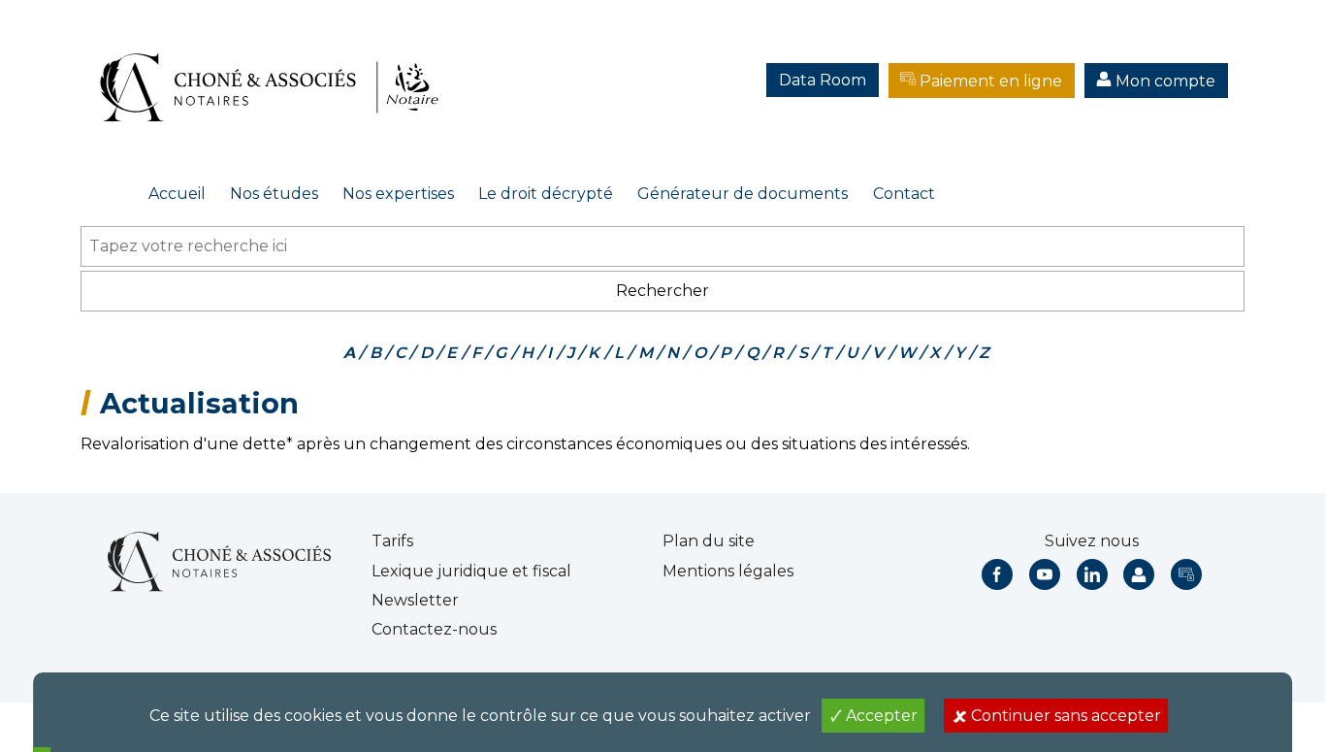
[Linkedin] (1092, 574)
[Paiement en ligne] (1186, 574)
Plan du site (708, 541)
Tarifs (392, 541)
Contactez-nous (434, 629)
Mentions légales (727, 571)
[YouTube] (1044, 574)
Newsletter (415, 600)
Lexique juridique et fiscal (471, 571)
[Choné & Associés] (276, 68)
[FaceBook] (997, 574)
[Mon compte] (1138, 574)
